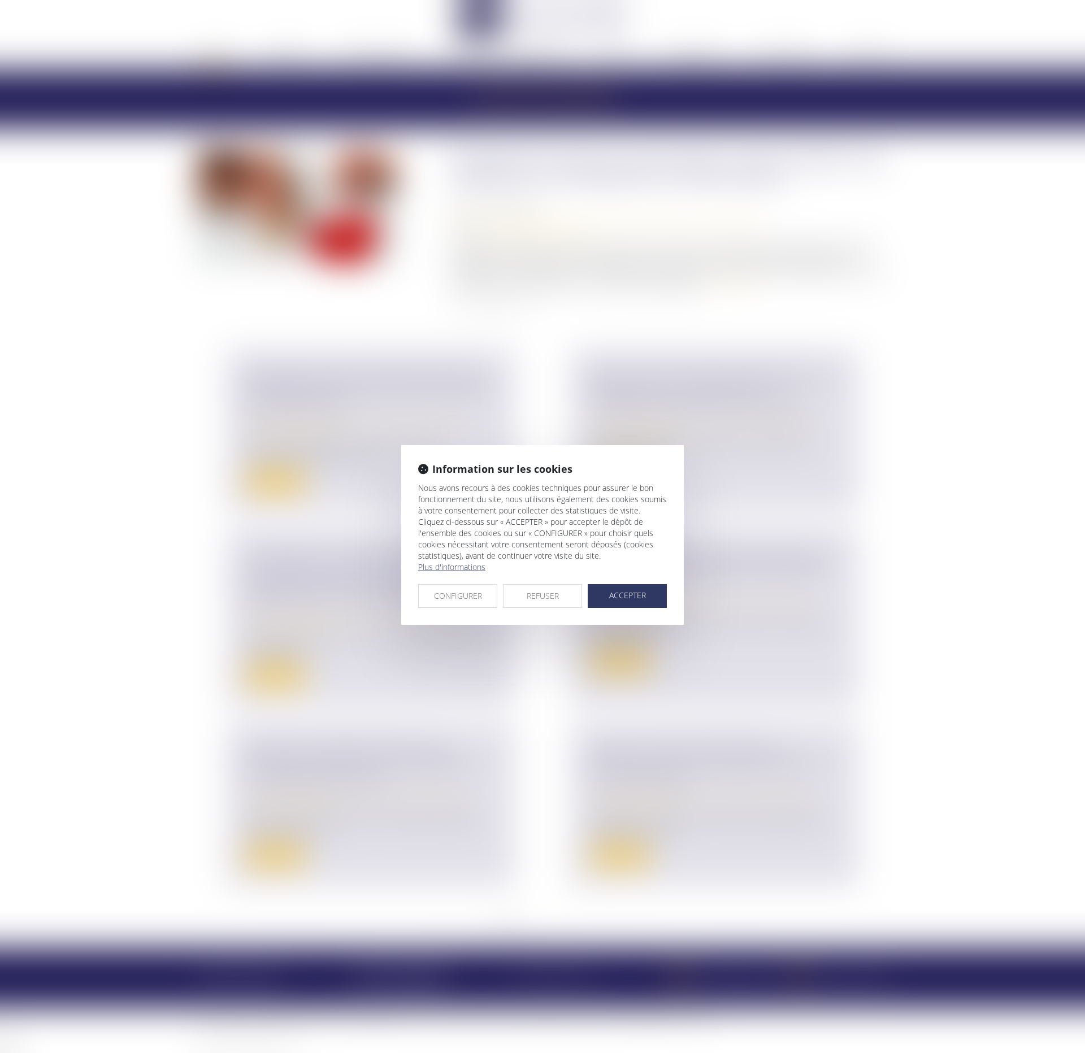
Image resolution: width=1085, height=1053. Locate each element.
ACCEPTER (627, 595)
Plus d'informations (451, 567)
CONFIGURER (458, 595)
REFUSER (543, 595)
